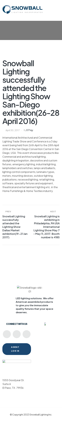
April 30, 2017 (13, 130)
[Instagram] (27, 334)
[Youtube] (7, 334)
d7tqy (29, 130)
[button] (57, 7)
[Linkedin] (17, 334)
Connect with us (16, 323)
